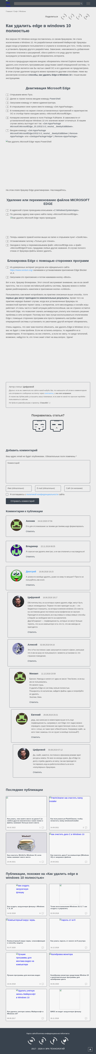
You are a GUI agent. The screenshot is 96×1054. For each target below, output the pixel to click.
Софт (16, 11)
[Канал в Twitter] (65, 1041)
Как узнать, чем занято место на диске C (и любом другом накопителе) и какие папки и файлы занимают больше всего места (25, 821)
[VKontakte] (63, 16)
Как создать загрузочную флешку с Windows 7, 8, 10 (25, 907)
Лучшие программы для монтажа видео (23, 975)
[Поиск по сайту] (48, 3)
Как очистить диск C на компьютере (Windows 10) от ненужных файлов (69, 856)
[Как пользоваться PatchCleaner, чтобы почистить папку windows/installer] (69, 806)
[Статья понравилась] (39, 426)
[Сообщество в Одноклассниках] (42, 1041)
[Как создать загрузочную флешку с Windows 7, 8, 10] (26, 894)
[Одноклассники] (71, 16)
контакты (49, 393)
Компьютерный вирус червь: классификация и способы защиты (26, 942)
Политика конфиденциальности (49, 1033)
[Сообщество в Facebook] (54, 1041)
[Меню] (88, 3)
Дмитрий (31, 571)
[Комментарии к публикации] (86, 862)
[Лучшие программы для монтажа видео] (26, 963)
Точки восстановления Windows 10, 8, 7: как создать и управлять (68, 907)
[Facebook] (79, 16)
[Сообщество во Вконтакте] (31, 1041)
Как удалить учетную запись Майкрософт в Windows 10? (25, 1012)
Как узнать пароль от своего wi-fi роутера (67, 941)
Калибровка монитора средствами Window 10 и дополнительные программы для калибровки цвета (69, 977)
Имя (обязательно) (16, 488)
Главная (9, 11)
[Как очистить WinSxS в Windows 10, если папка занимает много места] (26, 843)
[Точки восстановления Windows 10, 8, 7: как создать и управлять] (69, 894)
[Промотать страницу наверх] (90, 1049)
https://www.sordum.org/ (21, 270)
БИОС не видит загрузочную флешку (65, 1011)
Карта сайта (31, 1033)
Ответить (30, 531)
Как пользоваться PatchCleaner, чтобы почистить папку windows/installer (66, 820)
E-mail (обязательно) (46, 488)
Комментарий (13, 463)
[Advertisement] (48, 358)
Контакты (66, 1033)
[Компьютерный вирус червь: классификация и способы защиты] (26, 928)
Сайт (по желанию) (74, 488)
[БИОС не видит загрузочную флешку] (69, 999)
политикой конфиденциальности (42, 494)
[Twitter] (86, 16)
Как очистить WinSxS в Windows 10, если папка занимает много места (24, 856)
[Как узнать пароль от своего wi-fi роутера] (69, 928)
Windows (22, 11)
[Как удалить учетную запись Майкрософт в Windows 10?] (26, 999)
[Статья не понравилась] (56, 426)
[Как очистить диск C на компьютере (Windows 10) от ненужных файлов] (69, 843)
